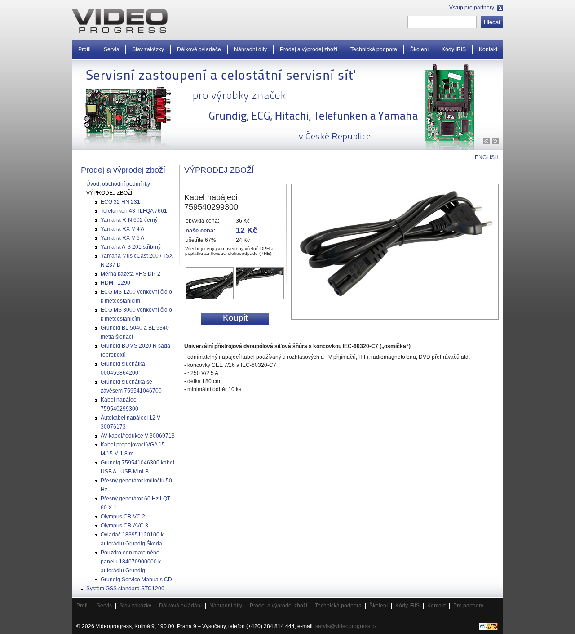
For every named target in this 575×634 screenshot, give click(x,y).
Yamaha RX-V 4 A (122, 229)
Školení (378, 606)
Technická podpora (338, 606)
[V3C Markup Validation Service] (489, 627)
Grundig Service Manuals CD (136, 579)
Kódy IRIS (407, 606)
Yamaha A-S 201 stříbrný (131, 247)
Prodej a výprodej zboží (278, 606)
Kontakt (488, 49)
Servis (104, 606)
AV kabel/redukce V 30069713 (138, 436)
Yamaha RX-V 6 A (122, 238)
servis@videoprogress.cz (346, 626)
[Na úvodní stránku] (120, 21)
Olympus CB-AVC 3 (124, 525)
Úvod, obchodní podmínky (118, 184)
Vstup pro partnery (471, 7)
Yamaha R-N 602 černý (129, 220)
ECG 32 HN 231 (120, 202)
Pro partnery (468, 606)
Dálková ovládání (180, 606)
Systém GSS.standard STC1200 (125, 588)
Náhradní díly (225, 606)
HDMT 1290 (115, 283)
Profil (82, 606)
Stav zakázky (135, 606)
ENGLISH (487, 157)
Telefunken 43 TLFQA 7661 (134, 211)
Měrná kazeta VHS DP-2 (130, 274)
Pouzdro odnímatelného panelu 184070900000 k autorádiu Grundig (131, 561)
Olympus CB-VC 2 (123, 516)
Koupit (235, 317)
